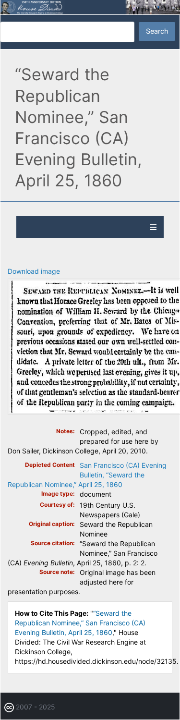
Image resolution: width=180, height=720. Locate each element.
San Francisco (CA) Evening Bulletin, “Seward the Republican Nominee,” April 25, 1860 (87, 474)
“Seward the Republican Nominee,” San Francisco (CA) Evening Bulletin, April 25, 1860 (80, 622)
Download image (34, 271)
